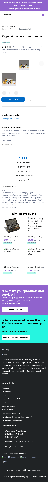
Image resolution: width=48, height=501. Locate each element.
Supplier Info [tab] (24, 158)
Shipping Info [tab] (24, 167)
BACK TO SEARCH (8, 26)
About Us (5, 388)
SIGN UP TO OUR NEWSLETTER (15, 337)
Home (4, 29)
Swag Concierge (8, 406)
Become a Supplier (14, 309)
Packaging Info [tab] (24, 162)
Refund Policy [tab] (24, 171)
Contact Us (6, 395)
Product (13, 29)
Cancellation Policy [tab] (24, 176)
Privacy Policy (7, 410)
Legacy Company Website (12, 399)
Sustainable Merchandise (12, 420)
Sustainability (7, 391)
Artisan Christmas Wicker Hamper (35, 268)
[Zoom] (41, 63)
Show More (7, 144)
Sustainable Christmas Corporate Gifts (17, 417)
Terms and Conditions (11, 413)
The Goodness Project (11, 186)
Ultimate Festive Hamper (10, 268)
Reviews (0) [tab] (24, 180)
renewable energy (35, 470)
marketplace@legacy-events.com (24, 8)
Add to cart (14, 99)
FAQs (4, 402)
